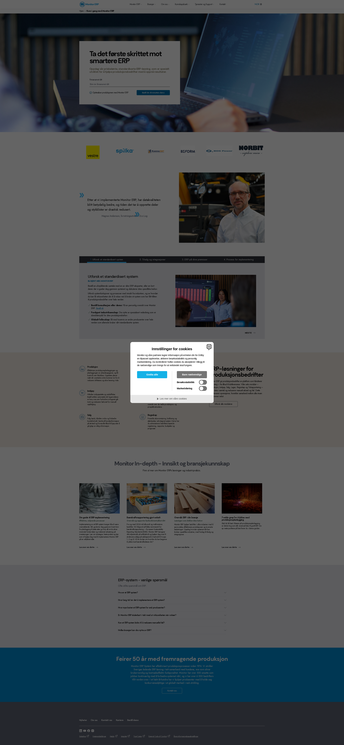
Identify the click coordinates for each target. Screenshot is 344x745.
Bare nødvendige (192, 374)
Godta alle (152, 374)
